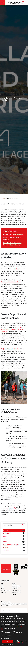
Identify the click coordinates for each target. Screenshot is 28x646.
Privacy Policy (19, 626)
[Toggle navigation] (26, 2)
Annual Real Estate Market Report (11, 282)
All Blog (5, 530)
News (4, 198)
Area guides (6, 533)
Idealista (16, 269)
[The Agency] (6, 568)
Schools (5, 547)
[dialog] (14, 629)
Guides (5, 539)
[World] (19, 3)
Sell (2, 586)
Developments (5, 590)
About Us (3, 592)
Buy (2, 583)
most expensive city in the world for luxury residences (12, 329)
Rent (2, 588)
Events (5, 536)
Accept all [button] (7, 641)
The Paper (6, 550)
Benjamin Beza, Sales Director (10, 349)
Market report (16, 586)
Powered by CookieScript (7, 644)
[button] (14, 638)
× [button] (26, 615)
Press (13, 583)
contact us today (11, 508)
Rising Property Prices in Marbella (13, 234)
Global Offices (16, 590)
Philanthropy (16, 592)
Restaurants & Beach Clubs (11, 544)
